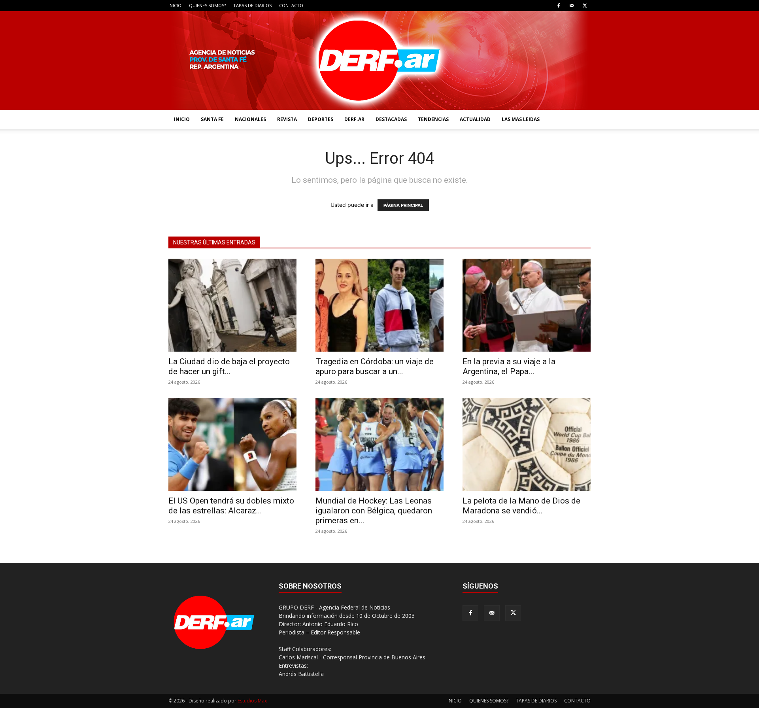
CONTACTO (291, 5)
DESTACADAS (391, 119)
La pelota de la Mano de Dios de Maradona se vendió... (521, 505)
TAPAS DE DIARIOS (252, 5)
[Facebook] (559, 5)
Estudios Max (252, 700)
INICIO (174, 5)
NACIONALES (250, 119)
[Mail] (572, 5)
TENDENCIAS (433, 119)
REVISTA (287, 119)
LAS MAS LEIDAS (521, 119)
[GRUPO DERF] (379, 60)
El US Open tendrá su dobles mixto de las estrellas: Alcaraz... (231, 505)
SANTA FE (212, 119)
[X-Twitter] (585, 5)
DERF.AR (354, 119)
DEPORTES (320, 119)
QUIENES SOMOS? (207, 5)
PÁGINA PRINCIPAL (403, 205)
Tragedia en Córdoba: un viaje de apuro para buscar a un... (374, 366)
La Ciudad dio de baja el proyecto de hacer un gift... (229, 366)
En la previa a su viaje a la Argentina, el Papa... (509, 366)
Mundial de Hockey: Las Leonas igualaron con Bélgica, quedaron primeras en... (373, 510)
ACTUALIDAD (475, 119)
